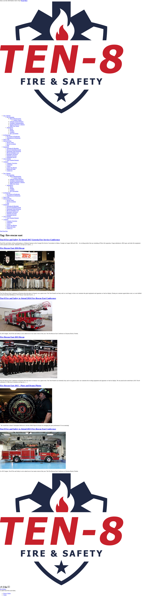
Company (5, 161)
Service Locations (11, 144)
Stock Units (6, 139)
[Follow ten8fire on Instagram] (3, 587)
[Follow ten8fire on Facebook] (1, 587)
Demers (12, 130)
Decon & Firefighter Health (14, 150)
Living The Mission (12, 167)
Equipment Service (11, 157)
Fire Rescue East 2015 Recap (12, 337)
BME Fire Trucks (14, 126)
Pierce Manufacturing (15, 118)
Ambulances (10, 127)
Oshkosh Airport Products (16, 121)
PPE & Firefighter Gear (13, 153)
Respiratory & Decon (12, 154)
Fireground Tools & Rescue (14, 151)
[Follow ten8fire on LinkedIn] (6, 587)
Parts (8, 145)
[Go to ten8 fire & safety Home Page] (61, 113)
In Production (6, 135)
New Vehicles (7, 115)
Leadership (9, 164)
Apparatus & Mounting (13, 148)
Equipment (6, 147)
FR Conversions (14, 133)
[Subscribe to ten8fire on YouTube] (8, 587)
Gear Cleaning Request (13, 160)
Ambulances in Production (13, 138)
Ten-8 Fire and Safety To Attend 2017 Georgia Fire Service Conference (30, 240)
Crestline (12, 132)
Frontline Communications (17, 123)
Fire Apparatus (10, 117)
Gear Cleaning (7, 158)
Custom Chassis (17, 120)
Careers (9, 166)
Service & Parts (7, 141)
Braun (11, 129)
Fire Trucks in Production (13, 136)
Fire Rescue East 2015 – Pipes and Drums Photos (20, 385)
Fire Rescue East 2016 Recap (12, 248)
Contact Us (9, 170)
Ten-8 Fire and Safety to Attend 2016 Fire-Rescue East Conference (28, 298)
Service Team (10, 142)
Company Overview (12, 163)
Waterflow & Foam (12, 155)
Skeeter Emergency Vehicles (17, 124)
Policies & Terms (11, 169)
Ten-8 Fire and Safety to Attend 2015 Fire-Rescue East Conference (28, 429)
